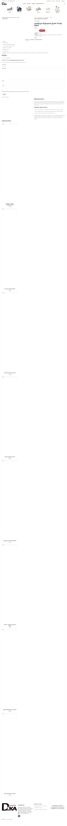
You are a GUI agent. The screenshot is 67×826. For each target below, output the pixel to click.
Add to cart (42, 30)
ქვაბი (51, 17)
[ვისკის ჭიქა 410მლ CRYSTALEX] (10, 248)
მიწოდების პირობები (38, 807)
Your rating (4, 64)
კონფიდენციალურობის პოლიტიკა (40, 805)
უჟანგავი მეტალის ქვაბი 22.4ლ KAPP (9, 709)
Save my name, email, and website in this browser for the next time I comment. (15, 91)
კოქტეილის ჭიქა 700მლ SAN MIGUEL (9, 540)
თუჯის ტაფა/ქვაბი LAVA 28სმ (10, 456)
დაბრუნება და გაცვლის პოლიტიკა (40, 809)
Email (3, 85)
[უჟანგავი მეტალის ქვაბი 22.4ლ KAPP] (10, 669)
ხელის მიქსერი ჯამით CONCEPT (10, 793)
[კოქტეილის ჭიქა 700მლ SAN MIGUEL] (10, 500)
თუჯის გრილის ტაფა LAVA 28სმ (10, 372)
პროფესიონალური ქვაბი (43, 34)
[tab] (27, 40)
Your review (4, 68)
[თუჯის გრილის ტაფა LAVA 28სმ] (10, 332)
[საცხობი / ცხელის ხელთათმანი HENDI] (10, 584)
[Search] (65, 4)
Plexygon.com (10, 819)
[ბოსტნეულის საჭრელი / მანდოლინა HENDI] (10, 163)
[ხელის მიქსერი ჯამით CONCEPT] (10, 753)
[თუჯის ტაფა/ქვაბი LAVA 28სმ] (10, 416)
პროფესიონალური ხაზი (52, 34)
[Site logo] (4, 3)
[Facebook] (19, 816)
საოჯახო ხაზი (46, 17)
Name (3, 80)
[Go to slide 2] (34, 799)
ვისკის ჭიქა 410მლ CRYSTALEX (10, 288)
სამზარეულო (40, 17)
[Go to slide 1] (34, 797)
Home (35, 17)
